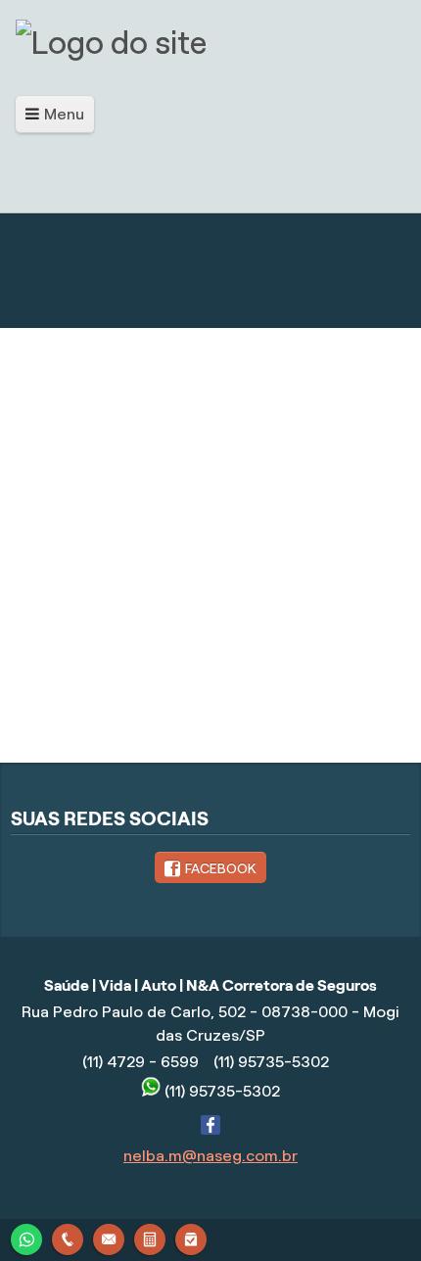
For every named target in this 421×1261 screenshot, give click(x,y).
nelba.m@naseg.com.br (210, 1155)
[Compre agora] (191, 1237)
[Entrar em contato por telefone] (67, 1239)
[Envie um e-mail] (108, 1237)
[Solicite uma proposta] (149, 1237)
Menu (64, 114)
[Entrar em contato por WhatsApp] (26, 1237)
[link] (210, 867)
